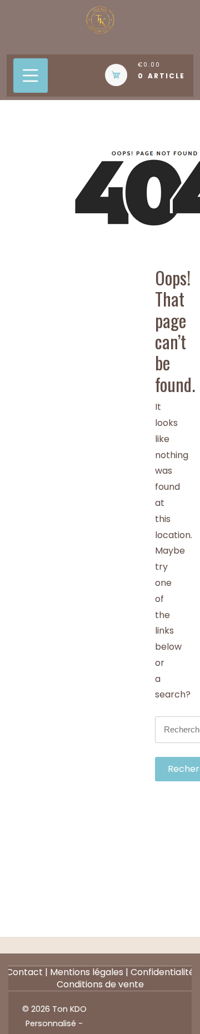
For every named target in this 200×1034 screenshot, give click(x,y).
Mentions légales (86, 972)
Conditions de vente (100, 984)
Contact (24, 972)
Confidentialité (162, 972)
